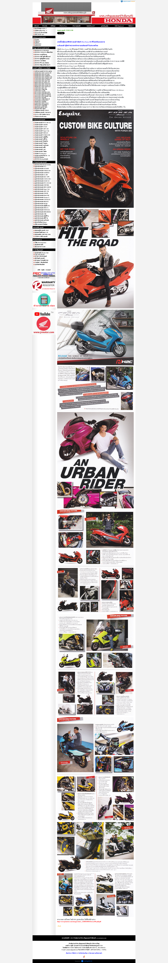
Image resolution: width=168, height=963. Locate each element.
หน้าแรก (36, 26)
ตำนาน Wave (63, 26)
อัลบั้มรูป (53, 26)
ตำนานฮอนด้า (77, 26)
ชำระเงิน (44, 26)
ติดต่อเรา (131, 26)
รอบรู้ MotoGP (91, 26)
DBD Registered (119, 26)
